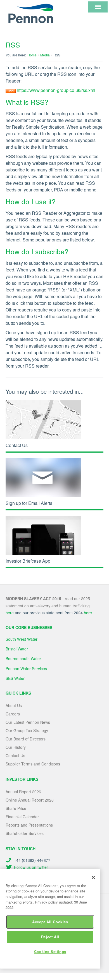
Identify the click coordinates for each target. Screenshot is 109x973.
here (10, 612)
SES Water (15, 678)
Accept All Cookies (50, 921)
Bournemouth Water (23, 658)
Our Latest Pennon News (28, 722)
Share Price (16, 808)
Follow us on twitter (31, 867)
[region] (50, 919)
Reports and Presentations (29, 825)
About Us (14, 705)
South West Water (21, 639)
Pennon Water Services (26, 668)
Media (45, 55)
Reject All (50, 936)
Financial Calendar (22, 816)
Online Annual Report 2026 (30, 800)
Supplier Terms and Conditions (33, 764)
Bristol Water (17, 649)
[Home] (31, 14)
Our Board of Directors (26, 739)
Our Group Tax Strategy (27, 730)
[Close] (93, 877)
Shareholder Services (25, 833)
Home (32, 55)
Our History (16, 747)
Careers (13, 714)
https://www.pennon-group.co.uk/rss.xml (56, 90)
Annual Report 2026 (23, 791)
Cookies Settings (50, 951)
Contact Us (15, 755)
